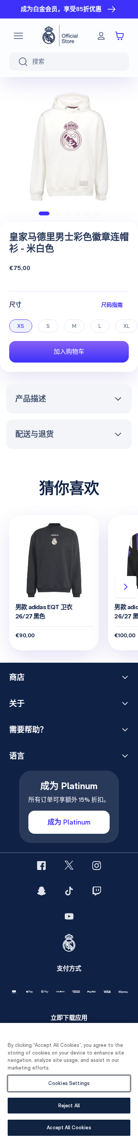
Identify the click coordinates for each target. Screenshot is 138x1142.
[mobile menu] (18, 36)
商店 (17, 677)
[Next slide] (125, 587)
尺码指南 (112, 304)
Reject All (69, 1105)
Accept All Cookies (69, 1127)
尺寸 (15, 304)
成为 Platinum (69, 822)
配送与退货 (34, 434)
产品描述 (30, 398)
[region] (69, 1082)
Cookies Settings (69, 1083)
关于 (17, 703)
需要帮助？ (28, 729)
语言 (17, 756)
